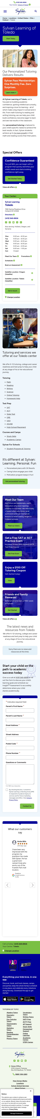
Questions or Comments (16, 762)
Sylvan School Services (20, 1086)
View (10, 580)
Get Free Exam (13, 554)
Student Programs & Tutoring (18, 449)
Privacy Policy (13, 1109)
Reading (10, 385)
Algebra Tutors (12, 1013)
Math (9, 382)
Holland (5, 20)
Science (10, 392)
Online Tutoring (13, 395)
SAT (8, 407)
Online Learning (26, 1034)
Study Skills (11, 436)
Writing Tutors (28, 1017)
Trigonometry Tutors (12, 1025)
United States (23, 18)
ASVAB (10, 424)
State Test (11, 414)
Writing (10, 388)
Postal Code (12, 743)
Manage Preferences (16, 1113)
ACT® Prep (27, 1022)
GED (8, 421)
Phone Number (13, 753)
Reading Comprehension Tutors (13, 1034)
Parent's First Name (15, 706)
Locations (12, 18)
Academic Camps (14, 440)
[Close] (30, 1091)
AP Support (27, 1024)
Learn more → (11, 93)
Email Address (13, 725)
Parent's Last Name (15, 715)
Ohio (31, 18)
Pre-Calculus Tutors (11, 1020)
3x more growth (20, 133)
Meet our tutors (13, 526)
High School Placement (16, 427)
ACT (8, 411)
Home (5, 18)
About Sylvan (20, 1088)
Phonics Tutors (12, 1039)
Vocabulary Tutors (27, 1013)
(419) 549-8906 (11, 218)
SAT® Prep (27, 1019)
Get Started (12, 610)
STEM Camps (28, 1042)
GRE (8, 417)
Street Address (12, 734)
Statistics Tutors (10, 1029)
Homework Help (13, 398)
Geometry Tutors (10, 1016)
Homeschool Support (27, 1030)
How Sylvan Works (20, 1081)
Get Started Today (15, 179)
